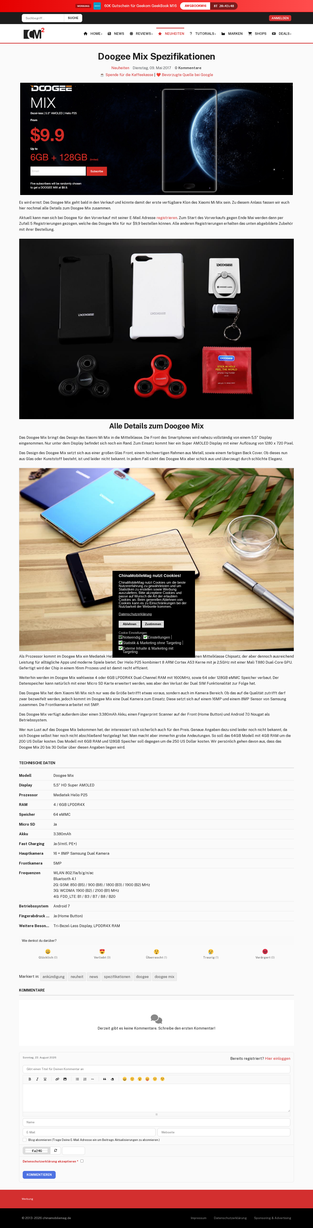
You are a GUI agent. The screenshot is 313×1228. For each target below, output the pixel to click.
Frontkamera (30, 863)
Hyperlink (57, 1079)
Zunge (147, 1079)
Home (96, 34)
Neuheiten (174, 34)
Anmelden (280, 18)
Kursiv (37, 1079)
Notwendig (131, 637)
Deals (284, 34)
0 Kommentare (188, 68)
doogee (142, 977)
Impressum (198, 1218)
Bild (64, 1079)
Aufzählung (77, 1079)
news (93, 977)
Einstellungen (159, 637)
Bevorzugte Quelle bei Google (187, 75)
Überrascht (139, 1079)
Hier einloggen (277, 1058)
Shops (260, 34)
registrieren (166, 218)
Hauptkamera (31, 853)
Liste (92, 1079)
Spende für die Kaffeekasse (129, 75)
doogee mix (164, 977)
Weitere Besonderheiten (35, 926)
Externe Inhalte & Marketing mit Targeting (148, 650)
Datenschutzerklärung (230, 1218)
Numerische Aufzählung (84, 1079)
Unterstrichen (44, 1079)
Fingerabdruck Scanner (35, 916)
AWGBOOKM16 (195, 6)
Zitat (104, 1079)
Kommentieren (39, 1174)
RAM (23, 804)
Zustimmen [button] (153, 624)
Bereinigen (112, 1079)
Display (25, 785)
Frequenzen (29, 873)
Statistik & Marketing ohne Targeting (152, 643)
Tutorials (204, 34)
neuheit (77, 977)
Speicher (27, 814)
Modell (25, 775)
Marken (235, 34)
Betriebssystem (33, 906)
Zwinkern (162, 1079)
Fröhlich (124, 1079)
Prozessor (28, 795)
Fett (29, 1079)
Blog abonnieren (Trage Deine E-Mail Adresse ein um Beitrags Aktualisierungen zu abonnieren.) (94, 1140)
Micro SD (27, 824)
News (119, 34)
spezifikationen (117, 977)
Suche (73, 18)
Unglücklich (154, 1079)
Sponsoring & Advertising (272, 1218)
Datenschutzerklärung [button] (135, 614)
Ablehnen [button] (129, 624)
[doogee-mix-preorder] (156, 139)
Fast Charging (31, 844)
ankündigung (54, 977)
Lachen (132, 1079)
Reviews (143, 34)
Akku (23, 834)
